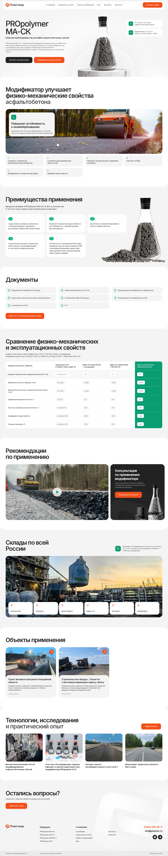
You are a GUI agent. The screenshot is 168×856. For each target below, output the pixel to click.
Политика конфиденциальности (16, 853)
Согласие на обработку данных (50, 853)
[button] (152, 5)
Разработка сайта (156, 853)
